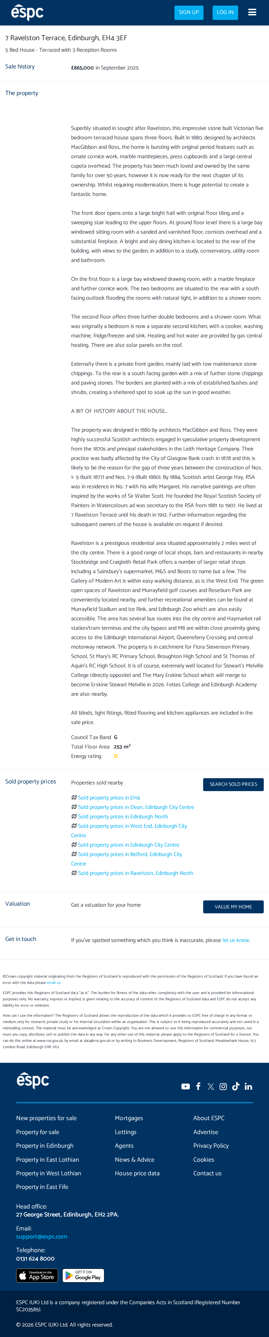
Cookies (203, 1160)
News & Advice (134, 1160)
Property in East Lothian (47, 1160)
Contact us (207, 1173)
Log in (225, 12)
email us (54, 983)
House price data (137, 1173)
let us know (235, 940)
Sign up (189, 12)
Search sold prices (233, 784)
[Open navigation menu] (252, 13)
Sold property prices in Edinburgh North (123, 816)
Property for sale (37, 1132)
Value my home (233, 907)
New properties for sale (46, 1118)
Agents (124, 1146)
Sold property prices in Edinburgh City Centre (129, 845)
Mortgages (129, 1118)
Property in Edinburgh (45, 1146)
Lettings (125, 1132)
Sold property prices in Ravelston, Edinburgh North (136, 873)
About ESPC (209, 1118)
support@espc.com (41, 1237)
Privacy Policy (211, 1146)
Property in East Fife (42, 1187)
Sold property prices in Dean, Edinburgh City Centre (136, 807)
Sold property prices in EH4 (109, 798)
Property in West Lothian (48, 1173)
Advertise (205, 1132)
